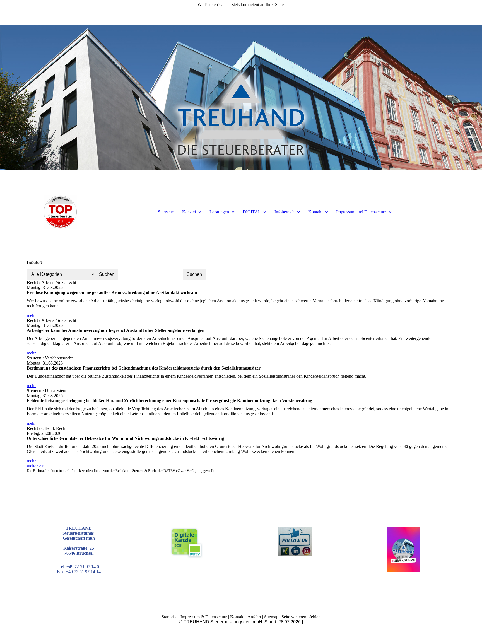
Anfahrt (254, 616)
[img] (241, 97)
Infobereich (284, 211)
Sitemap (271, 616)
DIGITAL (252, 211)
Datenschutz (216, 616)
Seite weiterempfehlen (300, 616)
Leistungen (219, 211)
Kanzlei (189, 211)
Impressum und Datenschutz (361, 211)
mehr (31, 315)
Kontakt (315, 211)
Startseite (166, 211)
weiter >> (35, 466)
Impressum (190, 616)
